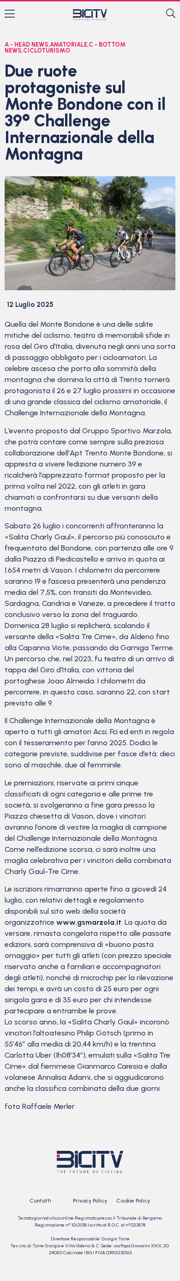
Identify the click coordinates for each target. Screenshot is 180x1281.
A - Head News (26, 44)
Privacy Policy (90, 1200)
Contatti (40, 1200)
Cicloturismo (46, 50)
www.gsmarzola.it (88, 922)
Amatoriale (68, 44)
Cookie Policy (133, 1200)
